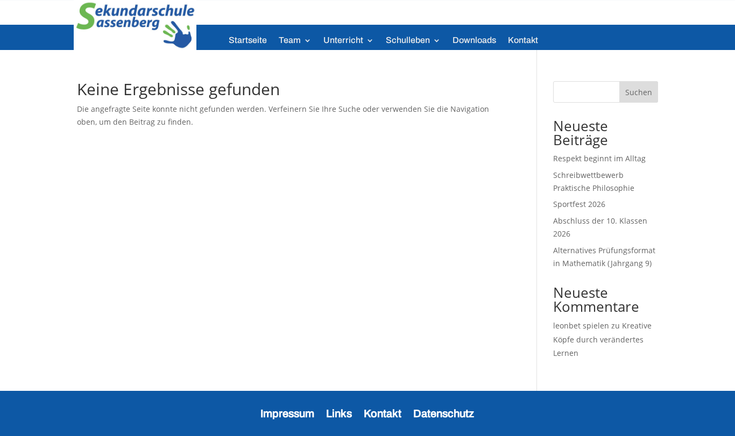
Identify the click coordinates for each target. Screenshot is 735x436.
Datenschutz (443, 412)
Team (290, 41)
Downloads (474, 41)
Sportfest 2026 (579, 204)
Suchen (638, 92)
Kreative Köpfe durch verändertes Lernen (602, 339)
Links (339, 412)
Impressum (287, 412)
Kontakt (523, 41)
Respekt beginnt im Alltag (599, 158)
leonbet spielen (581, 325)
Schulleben (408, 41)
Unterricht (343, 41)
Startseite (248, 41)
